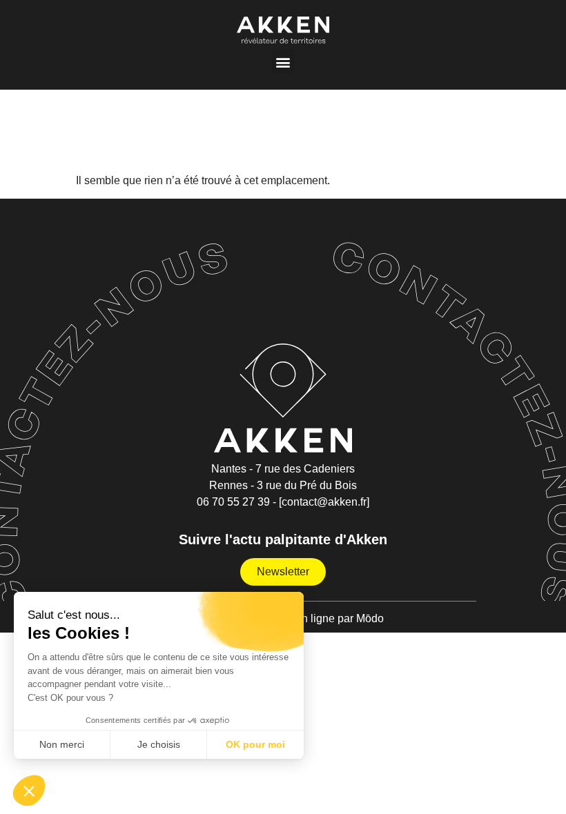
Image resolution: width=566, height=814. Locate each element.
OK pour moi (255, 744)
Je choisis (158, 744)
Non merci (61, 744)
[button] (283, 61)
